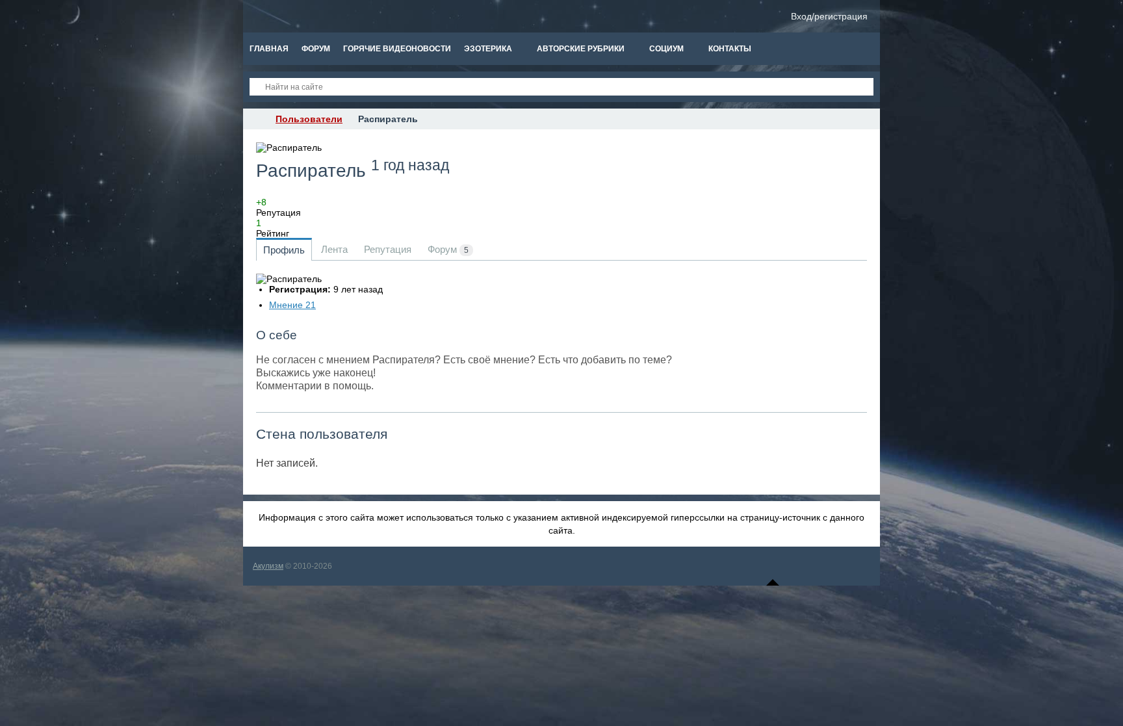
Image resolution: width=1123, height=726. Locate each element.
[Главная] (255, 119)
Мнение (292, 305)
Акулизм (268, 566)
